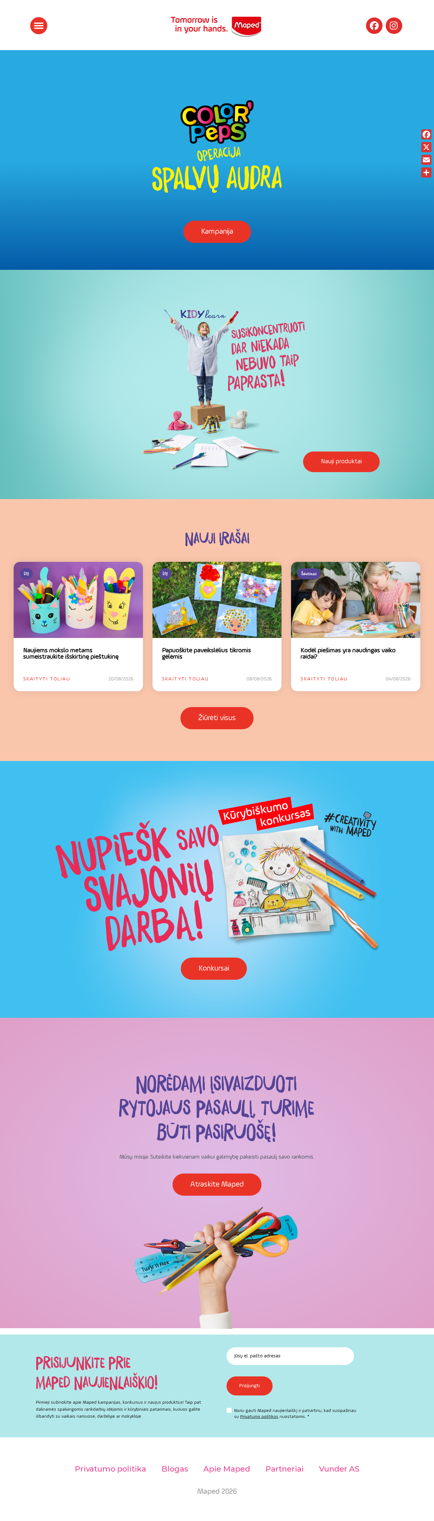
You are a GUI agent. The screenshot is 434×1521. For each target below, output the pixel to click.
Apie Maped (226, 1468)
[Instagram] (394, 25)
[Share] (426, 172)
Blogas (174, 1468)
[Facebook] (374, 25)
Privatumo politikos (259, 1416)
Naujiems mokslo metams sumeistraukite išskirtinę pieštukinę (71, 653)
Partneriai (284, 1468)
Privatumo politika (110, 1468)
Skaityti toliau (46, 679)
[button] (38, 25)
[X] (426, 147)
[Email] (426, 159)
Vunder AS (339, 1468)
